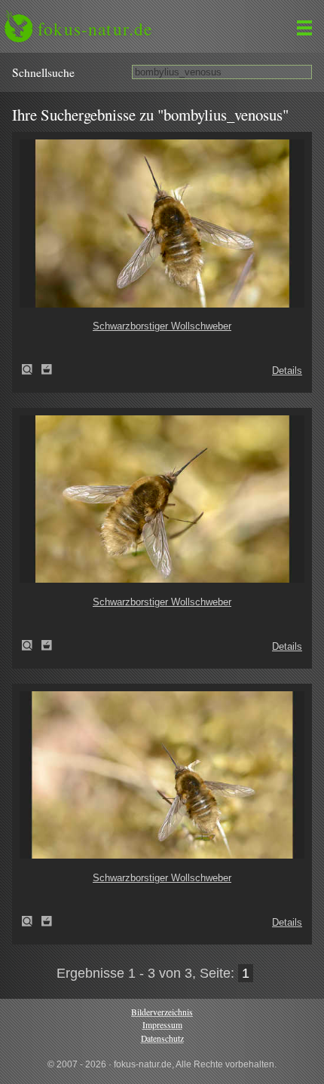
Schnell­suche (43, 72)
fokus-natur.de (95, 29)
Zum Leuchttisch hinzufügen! (46, 369)
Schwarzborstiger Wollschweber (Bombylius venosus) (31, 369)
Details (287, 370)
